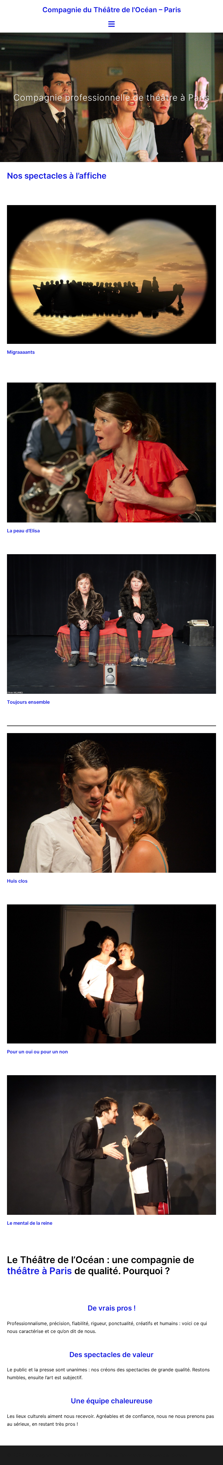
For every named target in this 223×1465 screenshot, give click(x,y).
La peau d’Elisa (23, 531)
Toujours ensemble (28, 702)
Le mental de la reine (29, 1223)
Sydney (180, 1455)
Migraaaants (21, 352)
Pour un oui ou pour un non (37, 1052)
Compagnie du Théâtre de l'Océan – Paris (111, 10)
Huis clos (17, 881)
